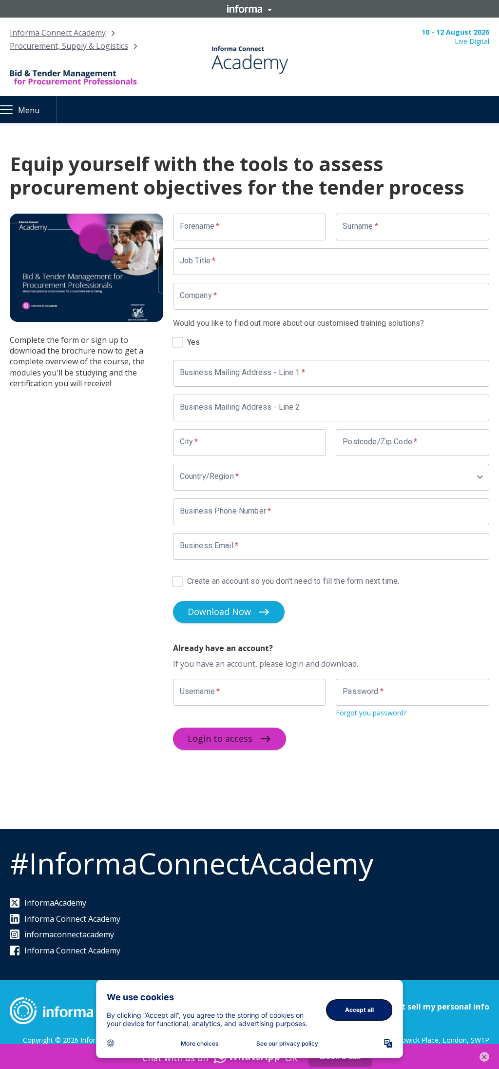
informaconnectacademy (69, 934)
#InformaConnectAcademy (191, 863)
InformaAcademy (55, 902)
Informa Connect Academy (58, 32)
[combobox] (327, 477)
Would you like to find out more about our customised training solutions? (298, 323)
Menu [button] (28, 110)
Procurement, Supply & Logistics (69, 45)
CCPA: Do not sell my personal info (422, 1006)
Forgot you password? (371, 712)
